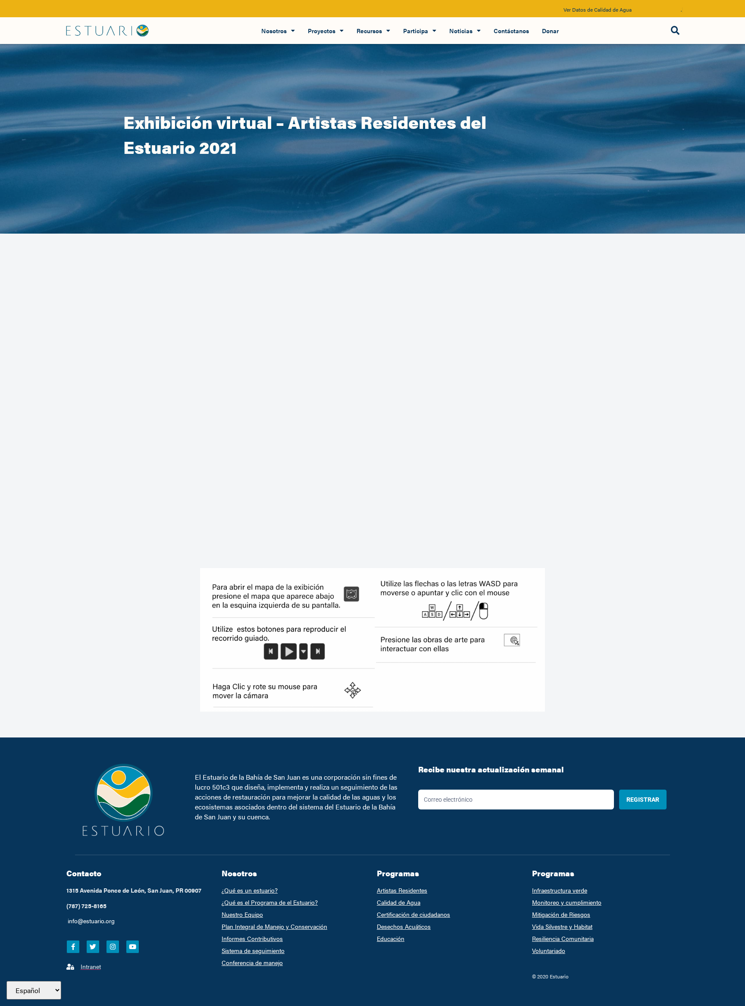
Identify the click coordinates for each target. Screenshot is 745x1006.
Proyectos (321, 30)
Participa (415, 30)
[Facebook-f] (73, 946)
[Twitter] (93, 946)
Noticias (461, 30)
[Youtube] (132, 946)
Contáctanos (511, 30)
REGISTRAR (642, 799)
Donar (550, 30)
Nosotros (274, 30)
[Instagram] (112, 946)
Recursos (369, 30)
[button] (675, 31)
